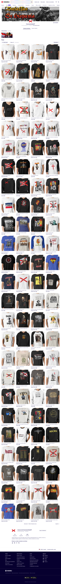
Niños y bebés (38, 5)
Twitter (45, 558)
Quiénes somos (19, 555)
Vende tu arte (19, 561)
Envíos (31, 555)
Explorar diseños (34, 28)
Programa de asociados (21, 558)
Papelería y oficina (52, 5)
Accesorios (44, 5)
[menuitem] (2, 5)
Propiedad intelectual (33, 563)
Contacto (31, 564)
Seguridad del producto (34, 561)
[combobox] (22, 2)
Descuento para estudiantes (10, 561)
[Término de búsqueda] (31, 2)
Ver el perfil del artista (36, 25)
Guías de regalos (8, 555)
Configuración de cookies (34, 566)
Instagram (46, 555)
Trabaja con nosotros (20, 563)
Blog (6, 560)
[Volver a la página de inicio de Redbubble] (5, 2)
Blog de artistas (19, 564)
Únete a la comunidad (9, 564)
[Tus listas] (56, 2)
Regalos (58, 5)
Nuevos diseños (8, 558)
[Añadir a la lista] (14, 45)
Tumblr (45, 560)
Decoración (28, 5)
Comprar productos (26, 28)
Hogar (33, 5)
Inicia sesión (7, 563)
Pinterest (45, 561)
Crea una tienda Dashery (21, 566)
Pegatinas (14, 5)
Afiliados (18, 560)
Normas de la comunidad (34, 560)
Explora (2, 5)
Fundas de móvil (21, 5)
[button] (7, 35)
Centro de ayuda (32, 558)
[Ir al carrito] (58, 2)
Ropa (8, 5)
